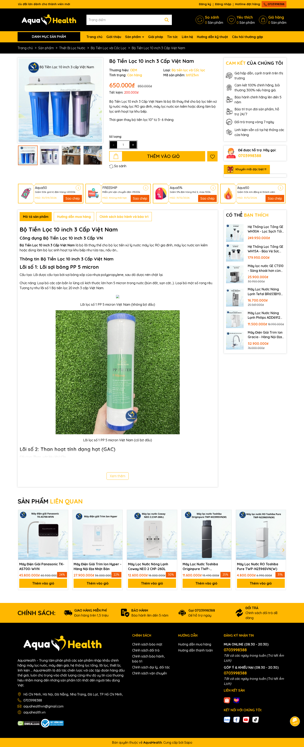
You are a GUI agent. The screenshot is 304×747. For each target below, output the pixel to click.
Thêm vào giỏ (43, 583)
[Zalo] (227, 719)
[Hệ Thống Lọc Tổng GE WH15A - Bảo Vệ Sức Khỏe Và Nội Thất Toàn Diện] (235, 253)
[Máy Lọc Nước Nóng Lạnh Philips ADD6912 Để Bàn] (235, 319)
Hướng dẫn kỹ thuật (212, 37)
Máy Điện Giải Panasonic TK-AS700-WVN (41, 566)
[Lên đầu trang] (295, 710)
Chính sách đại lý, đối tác (151, 667)
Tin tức (172, 37)
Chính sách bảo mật (147, 644)
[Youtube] (246, 719)
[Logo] (49, 19)
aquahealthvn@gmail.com (43, 706)
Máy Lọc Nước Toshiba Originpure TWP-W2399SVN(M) (200, 566)
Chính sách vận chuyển (149, 673)
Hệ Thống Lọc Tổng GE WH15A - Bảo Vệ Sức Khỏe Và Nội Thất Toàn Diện (266, 249)
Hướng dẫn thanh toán (195, 650)
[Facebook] (236, 719)
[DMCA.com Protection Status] (29, 723)
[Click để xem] (60, 100)
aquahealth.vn (34, 712)
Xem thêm (117, 476)
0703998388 (275, 4)
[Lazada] (236, 700)
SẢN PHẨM (50, 501)
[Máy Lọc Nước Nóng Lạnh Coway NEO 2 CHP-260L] (152, 535)
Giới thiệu (113, 37)
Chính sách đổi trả (145, 650)
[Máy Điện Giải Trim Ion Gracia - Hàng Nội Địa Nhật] (235, 341)
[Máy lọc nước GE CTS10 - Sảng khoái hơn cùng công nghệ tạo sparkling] (235, 274)
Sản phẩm (133, 37)
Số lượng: (115, 136)
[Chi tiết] (78, 187)
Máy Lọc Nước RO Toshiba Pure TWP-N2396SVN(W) (257, 566)
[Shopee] (227, 700)
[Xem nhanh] (63, 536)
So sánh (119, 166)
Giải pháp (155, 37)
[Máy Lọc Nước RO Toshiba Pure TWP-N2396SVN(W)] (261, 535)
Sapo (188, 742)
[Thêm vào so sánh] (63, 528)
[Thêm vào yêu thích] (212, 156)
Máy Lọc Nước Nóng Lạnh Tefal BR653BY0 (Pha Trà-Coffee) (264, 291)
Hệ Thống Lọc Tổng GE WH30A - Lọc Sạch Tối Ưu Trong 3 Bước (265, 229)
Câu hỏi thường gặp (247, 37)
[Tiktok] (255, 719)
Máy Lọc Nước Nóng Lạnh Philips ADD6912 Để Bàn (264, 315)
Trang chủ (94, 37)
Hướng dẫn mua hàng (194, 644)
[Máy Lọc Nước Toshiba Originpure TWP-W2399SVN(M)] (206, 535)
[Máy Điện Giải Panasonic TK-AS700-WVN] (43, 535)
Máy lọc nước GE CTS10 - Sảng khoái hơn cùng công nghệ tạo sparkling (266, 268)
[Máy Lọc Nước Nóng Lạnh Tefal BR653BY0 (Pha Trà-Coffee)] (235, 298)
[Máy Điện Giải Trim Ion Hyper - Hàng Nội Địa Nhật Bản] (97, 535)
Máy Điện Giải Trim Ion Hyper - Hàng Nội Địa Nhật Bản (97, 566)
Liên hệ (187, 37)
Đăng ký (205, 4)
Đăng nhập (223, 4)
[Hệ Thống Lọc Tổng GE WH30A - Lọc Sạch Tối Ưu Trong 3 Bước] (235, 233)
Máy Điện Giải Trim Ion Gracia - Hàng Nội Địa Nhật (265, 334)
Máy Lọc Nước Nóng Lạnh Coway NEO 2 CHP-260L (148, 566)
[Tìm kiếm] (167, 20)
